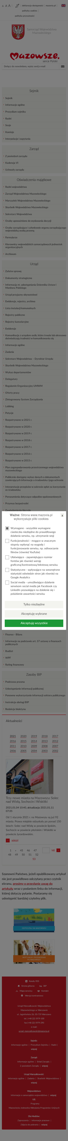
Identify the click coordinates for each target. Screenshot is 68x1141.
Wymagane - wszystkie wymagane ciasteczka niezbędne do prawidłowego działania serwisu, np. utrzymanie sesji (33, 532)
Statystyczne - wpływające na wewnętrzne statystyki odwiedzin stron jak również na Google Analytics (35, 574)
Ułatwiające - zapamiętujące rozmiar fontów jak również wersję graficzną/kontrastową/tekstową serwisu (34, 561)
